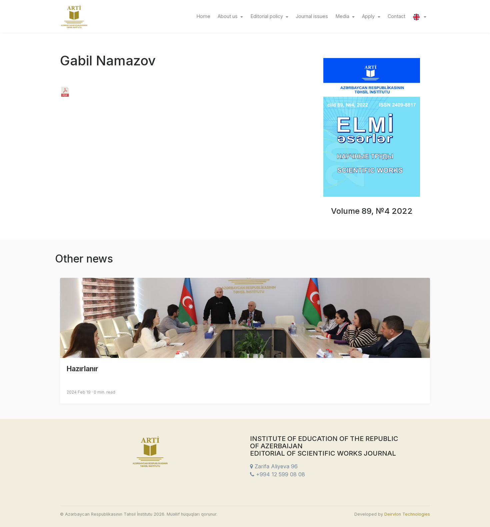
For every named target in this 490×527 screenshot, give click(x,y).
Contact (398, 16)
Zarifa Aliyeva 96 (275, 466)
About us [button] (228, 16)
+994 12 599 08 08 (279, 474)
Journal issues (314, 16)
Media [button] (343, 16)
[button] (419, 16)
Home (205, 16)
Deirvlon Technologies (407, 514)
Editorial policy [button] (267, 16)
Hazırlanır (82, 369)
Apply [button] (369, 16)
